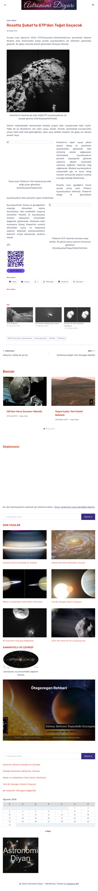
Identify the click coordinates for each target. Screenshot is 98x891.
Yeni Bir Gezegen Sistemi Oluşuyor (66, 602)
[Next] (91, 402)
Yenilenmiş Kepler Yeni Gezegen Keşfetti (76, 353)
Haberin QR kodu (16, 271)
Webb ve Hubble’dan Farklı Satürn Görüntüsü (22, 602)
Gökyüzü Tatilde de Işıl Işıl (15, 353)
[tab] (44, 428)
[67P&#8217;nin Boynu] (20, 314)
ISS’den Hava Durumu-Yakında (24, 411)
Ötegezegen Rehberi (49, 688)
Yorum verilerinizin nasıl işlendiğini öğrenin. (74, 507)
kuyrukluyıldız (40, 338)
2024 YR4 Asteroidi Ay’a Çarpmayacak (68, 641)
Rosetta (61, 338)
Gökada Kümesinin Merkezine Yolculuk (68, 563)
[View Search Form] (93, 5)
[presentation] (25, 391)
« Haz (48, 831)
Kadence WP (73, 884)
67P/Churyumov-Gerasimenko (20, 338)
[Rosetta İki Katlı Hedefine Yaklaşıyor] (77, 314)
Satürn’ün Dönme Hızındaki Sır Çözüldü (20, 563)
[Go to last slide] (7, 402)
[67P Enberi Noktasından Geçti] (48, 314)
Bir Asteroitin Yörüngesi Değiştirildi (18, 641)
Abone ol (88, 517)
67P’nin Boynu (12, 323)
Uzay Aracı (11, 20)
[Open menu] (5, 5)
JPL (8, 244)
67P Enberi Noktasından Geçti (47, 323)
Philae (52, 338)
